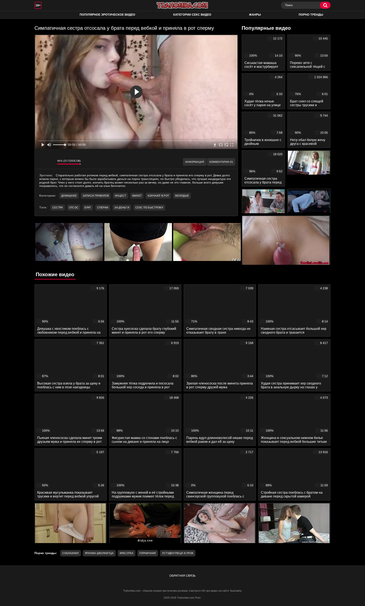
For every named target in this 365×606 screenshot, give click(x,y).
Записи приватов (96, 195)
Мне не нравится (51, 162)
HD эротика (41, 14)
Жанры (255, 14)
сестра (57, 207)
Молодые (182, 195)
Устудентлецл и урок (177, 553)
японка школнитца (99, 553)
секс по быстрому (149, 207)
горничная (147, 553)
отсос (74, 207)
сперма (103, 207)
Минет (137, 195)
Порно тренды (311, 14)
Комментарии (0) (221, 161)
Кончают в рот (158, 195)
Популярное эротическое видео (107, 14)
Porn (198, 597)
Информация (194, 161)
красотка (126, 553)
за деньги (121, 207)
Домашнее (69, 195)
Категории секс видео (192, 14)
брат (87, 207)
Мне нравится (41, 162)
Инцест (120, 195)
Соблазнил (70, 553)
